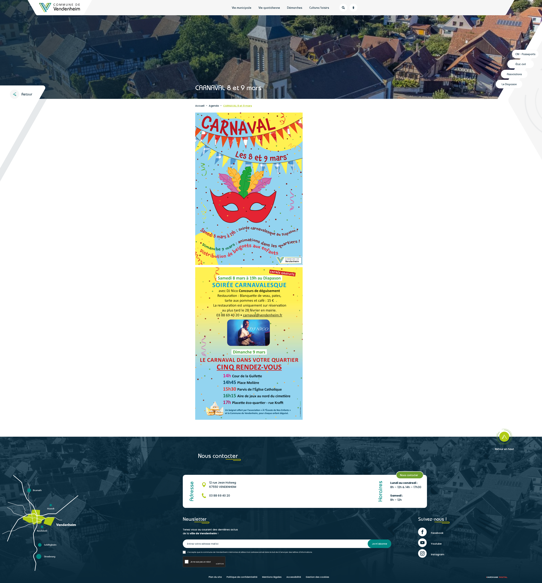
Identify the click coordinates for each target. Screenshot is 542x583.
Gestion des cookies (317, 577)
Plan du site (215, 577)
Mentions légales (272, 577)
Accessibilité (293, 577)
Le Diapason (509, 84)
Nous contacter (409, 475)
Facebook (437, 533)
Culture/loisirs (319, 7)
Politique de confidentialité (242, 577)
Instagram (437, 554)
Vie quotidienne (269, 7)
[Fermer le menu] (517, 9)
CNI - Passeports (525, 54)
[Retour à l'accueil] (60, 7)
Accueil (199, 105)
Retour (26, 94)
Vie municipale (241, 7)
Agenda (214, 105)
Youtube (436, 543)
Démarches (294, 7)
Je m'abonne (379, 543)
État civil (520, 64)
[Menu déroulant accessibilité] (353, 8)
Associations (514, 74)
